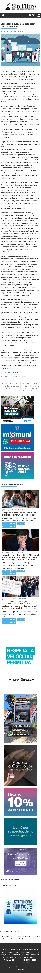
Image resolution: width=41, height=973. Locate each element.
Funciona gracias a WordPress (13, 967)
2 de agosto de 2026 (9, 599)
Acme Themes (22, 969)
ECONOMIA (24, 377)
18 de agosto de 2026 (10, 510)
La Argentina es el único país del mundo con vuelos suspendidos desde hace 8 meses (30, 387)
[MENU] (38, 15)
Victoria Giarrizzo (11, 372)
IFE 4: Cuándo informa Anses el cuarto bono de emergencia (10, 385)
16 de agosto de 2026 (10, 552)
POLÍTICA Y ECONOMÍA (8, 526)
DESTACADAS (21, 523)
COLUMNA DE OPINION (10, 377)
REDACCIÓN (23, 32)
